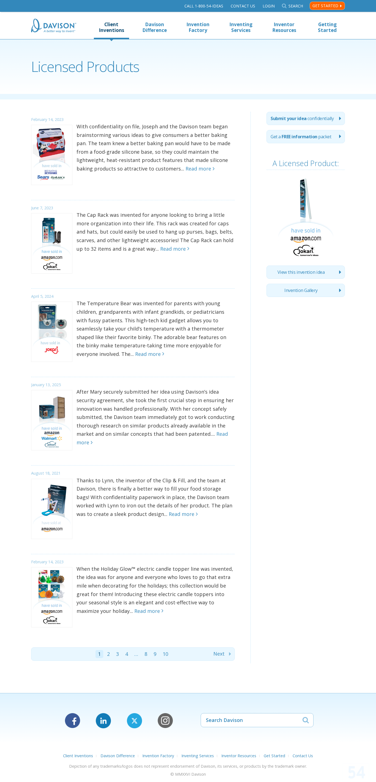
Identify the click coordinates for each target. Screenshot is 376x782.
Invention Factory (197, 27)
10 (165, 654)
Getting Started (327, 27)
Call (203, 6)
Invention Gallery (301, 290)
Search (295, 6)
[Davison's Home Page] (53, 26)
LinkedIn (103, 720)
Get (301, 137)
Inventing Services (240, 27)
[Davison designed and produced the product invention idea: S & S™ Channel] (305, 257)
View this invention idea (301, 272)
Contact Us (243, 6)
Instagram (165, 720)
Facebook (72, 720)
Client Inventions (111, 27)
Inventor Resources (284, 27)
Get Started (325, 5)
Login (269, 6)
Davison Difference (154, 27)
